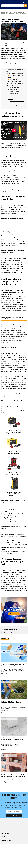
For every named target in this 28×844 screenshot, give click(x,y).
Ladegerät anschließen (15, 91)
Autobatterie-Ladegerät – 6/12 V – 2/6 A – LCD (14, 473)
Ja (1, 632)
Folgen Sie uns (6, 840)
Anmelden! (14, 815)
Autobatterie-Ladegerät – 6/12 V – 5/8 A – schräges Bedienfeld (14, 432)
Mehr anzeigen (14, 614)
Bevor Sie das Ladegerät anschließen (15, 73)
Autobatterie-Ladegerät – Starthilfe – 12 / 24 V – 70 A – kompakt (14, 493)
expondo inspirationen (6, 12)
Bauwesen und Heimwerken (18, 12)
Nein (12, 632)
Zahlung (4, 837)
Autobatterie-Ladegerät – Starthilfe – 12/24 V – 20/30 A (14, 453)
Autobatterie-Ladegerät (10, 376)
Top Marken (5, 833)
